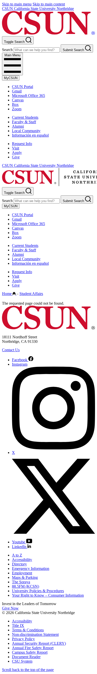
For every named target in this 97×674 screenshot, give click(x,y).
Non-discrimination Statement (35, 634)
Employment (22, 573)
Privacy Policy (23, 639)
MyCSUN (10, 78)
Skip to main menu (17, 4)
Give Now (10, 608)
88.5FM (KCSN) (25, 586)
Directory (19, 564)
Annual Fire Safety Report (32, 648)
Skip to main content (49, 4)
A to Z (17, 555)
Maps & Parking (25, 577)
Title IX (18, 625)
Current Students (25, 117)
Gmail (17, 91)
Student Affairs (31, 294)
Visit (15, 148)
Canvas (18, 100)
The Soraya (21, 582)
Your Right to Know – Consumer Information (48, 595)
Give (16, 157)
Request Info (22, 144)
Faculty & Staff (24, 122)
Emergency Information (30, 568)
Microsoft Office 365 (28, 95)
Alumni (18, 126)
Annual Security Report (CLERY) (39, 643)
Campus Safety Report (30, 652)
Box (15, 104)
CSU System (22, 661)
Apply (17, 152)
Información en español (30, 135)
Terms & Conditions (28, 630)
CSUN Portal (22, 87)
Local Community (26, 131)
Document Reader (26, 657)
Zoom (16, 109)
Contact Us (11, 350)
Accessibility (22, 559)
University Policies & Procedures (38, 591)
